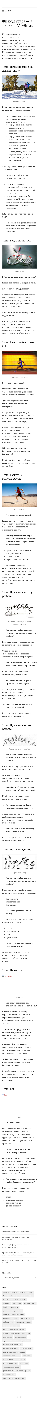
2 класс (14, 1292)
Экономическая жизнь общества (15, 1232)
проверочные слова (11, 1341)
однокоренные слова (11, 1333)
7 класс (22, 1296)
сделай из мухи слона (11, 1356)
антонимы (14, 1307)
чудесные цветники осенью (14, 1378)
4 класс (30, 1292)
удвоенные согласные (11, 1367)
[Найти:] (35, 11)
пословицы (7, 1337)
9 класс (6, 1300)
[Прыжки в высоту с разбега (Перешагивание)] (19, 610)
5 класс (6, 1296)
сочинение (24, 1363)
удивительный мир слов (13, 1371)
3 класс (22, 1292)
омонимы (26, 1333)
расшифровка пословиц (12, 1344)
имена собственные (10, 1318)
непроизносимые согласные (14, 1330)
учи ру (27, 1371)
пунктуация (25, 1341)
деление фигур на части (12, 1311)
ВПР (33, 1303)
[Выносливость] (19, 495)
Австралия (17, 1303)
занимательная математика (13, 1315)
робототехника (26, 1348)
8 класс (30, 1296)
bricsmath (6, 1303)
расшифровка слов (10, 1348)
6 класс (14, 1296)
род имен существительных (14, 1352)
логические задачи (23, 1322)
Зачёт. (5, 1307)
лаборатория (8, 1322)
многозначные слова (11, 1326)
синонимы (27, 1356)
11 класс (23, 1300)
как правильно (26, 1318)
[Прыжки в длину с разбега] (19, 740)
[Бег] (19, 1104)
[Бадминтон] (19, 257)
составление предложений (14, 1359)
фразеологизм (9, 1374)
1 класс (6, 1292)
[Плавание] (19, 984)
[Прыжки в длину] (19, 862)
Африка (27, 1303)
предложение (20, 1337)
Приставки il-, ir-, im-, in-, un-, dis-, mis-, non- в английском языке (18, 1254)
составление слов (10, 1363)
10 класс (14, 1300)
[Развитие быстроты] (19, 363)
